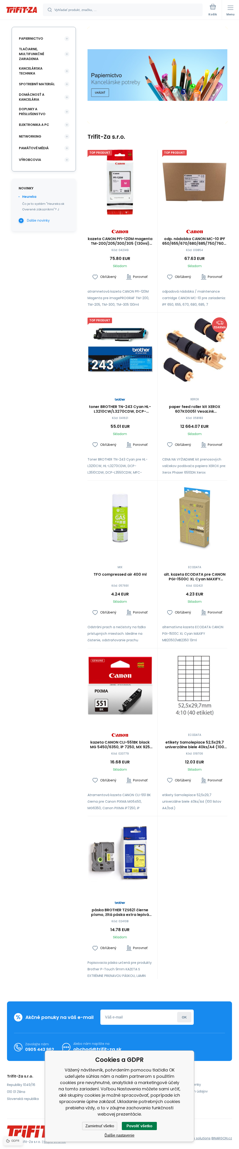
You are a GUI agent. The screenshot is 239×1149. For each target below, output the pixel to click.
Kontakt (170, 1098)
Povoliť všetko (139, 1126)
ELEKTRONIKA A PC (34, 124)
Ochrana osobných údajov (186, 1091)
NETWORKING (30, 136)
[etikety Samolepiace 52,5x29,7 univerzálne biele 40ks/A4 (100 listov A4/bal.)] (194, 685)
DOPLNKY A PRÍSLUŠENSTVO (32, 111)
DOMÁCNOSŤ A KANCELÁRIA (31, 97)
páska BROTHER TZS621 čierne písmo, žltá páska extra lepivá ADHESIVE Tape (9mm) (120, 912)
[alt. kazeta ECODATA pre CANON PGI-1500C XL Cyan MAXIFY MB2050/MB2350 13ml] (194, 517)
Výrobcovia (30, 159)
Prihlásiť (184, 1017)
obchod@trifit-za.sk (97, 1049)
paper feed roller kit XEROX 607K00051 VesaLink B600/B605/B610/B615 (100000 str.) (194, 409)
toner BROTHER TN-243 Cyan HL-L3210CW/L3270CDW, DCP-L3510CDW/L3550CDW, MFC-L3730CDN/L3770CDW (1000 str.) (120, 409)
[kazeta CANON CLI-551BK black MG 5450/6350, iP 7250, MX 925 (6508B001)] (120, 685)
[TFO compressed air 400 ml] (120, 517)
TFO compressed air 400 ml (120, 574)
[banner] (21, 10)
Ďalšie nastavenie (119, 1135)
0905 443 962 (39, 1049)
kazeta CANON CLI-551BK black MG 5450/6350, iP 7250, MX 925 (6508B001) (120, 744)
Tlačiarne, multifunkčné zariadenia (31, 54)
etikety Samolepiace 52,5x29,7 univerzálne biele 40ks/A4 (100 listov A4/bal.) (194, 744)
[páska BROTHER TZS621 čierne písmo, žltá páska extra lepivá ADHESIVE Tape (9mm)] (120, 853)
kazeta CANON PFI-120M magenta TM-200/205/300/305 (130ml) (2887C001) (120, 241)
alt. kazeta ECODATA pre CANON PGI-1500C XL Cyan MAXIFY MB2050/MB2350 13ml (194, 577)
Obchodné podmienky (182, 1084)
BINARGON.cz (221, 1138)
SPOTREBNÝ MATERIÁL (37, 84)
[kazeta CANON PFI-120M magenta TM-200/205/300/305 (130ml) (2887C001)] (120, 182)
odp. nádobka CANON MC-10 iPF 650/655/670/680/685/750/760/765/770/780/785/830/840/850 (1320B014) (194, 241)
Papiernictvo (31, 38)
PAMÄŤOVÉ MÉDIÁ (34, 148)
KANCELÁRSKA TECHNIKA (30, 71)
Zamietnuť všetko (99, 1126)
